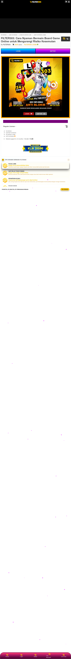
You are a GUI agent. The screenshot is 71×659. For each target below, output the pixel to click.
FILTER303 (4, 35)
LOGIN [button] (27, 114)
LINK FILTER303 (13, 35)
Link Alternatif (48, 656)
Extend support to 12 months (19, 139)
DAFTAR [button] (39, 114)
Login (21, 656)
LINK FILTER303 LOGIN (40, 35)
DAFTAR (53, 51)
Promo (7, 656)
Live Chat (63, 656)
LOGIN (18, 51)
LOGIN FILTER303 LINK (25, 35)
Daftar (35, 656)
